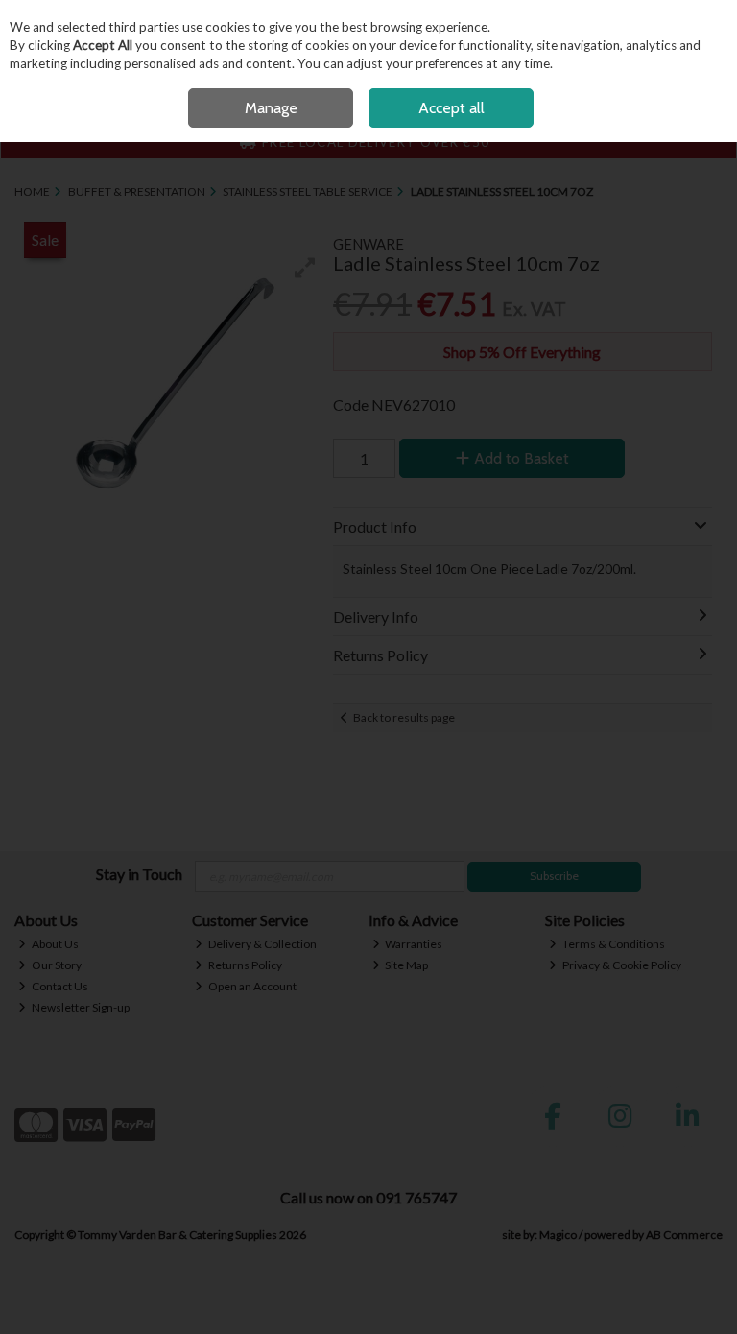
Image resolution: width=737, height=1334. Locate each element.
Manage (271, 108)
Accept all (451, 108)
